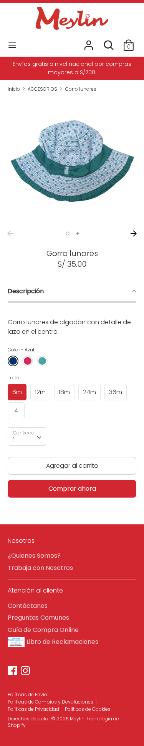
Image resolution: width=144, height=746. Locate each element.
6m (17, 392)
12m (40, 392)
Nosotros (21, 540)
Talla (13, 377)
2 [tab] (77, 233)
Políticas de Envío (27, 694)
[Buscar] (108, 42)
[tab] (72, 291)
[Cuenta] (88, 42)
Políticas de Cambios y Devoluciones (50, 702)
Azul (13, 361)
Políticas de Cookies (88, 709)
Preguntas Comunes (38, 617)
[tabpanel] (72, 321)
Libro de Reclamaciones (62, 641)
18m (64, 392)
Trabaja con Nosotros (40, 567)
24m (89, 392)
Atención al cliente (35, 590)
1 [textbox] (14, 439)
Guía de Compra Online (43, 629)
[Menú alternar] (12, 45)
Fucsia (27, 361)
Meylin (77, 718)
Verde (42, 361)
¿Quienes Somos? (34, 555)
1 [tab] (68, 233)
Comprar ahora (72, 488)
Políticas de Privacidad (33, 709)
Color (21, 349)
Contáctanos (28, 605)
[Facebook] (13, 671)
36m (115, 392)
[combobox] (27, 436)
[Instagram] (26, 671)
